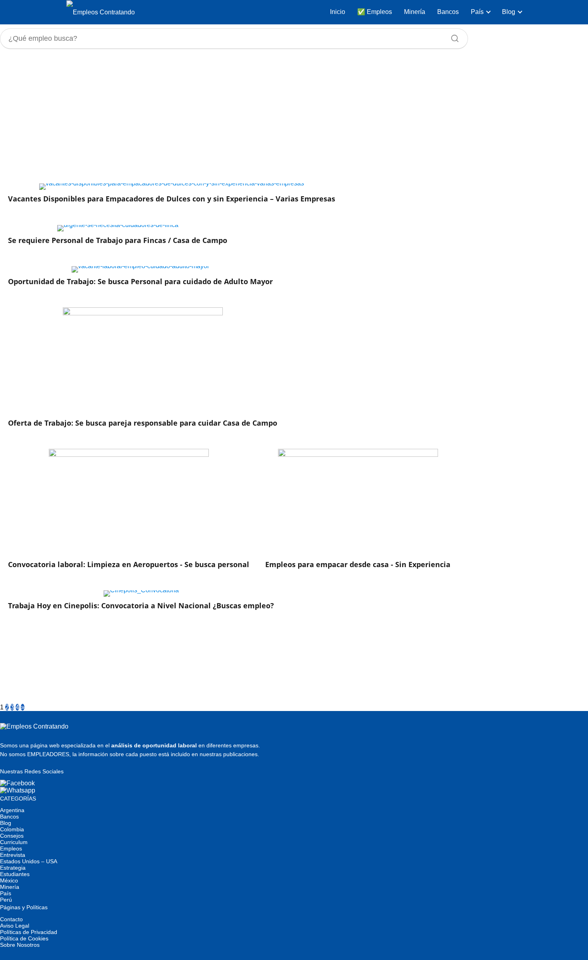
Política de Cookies (24, 938)
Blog (508, 11)
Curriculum (14, 842)
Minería (414, 11)
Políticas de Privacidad (28, 932)
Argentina (12, 810)
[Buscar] (452, 36)
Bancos (448, 11)
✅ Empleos (374, 11)
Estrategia (13, 867)
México (9, 880)
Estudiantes (15, 874)
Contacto (11, 919)
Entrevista (12, 855)
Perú (6, 899)
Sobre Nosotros (20, 945)
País (477, 11)
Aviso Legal (14, 925)
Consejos (12, 836)
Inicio (337, 11)
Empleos (11, 848)
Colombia (12, 829)
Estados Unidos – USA (28, 861)
